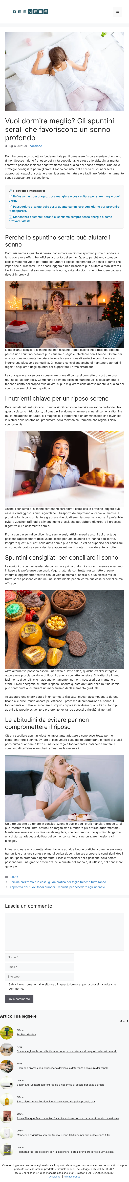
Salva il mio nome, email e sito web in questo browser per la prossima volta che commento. (62, 986)
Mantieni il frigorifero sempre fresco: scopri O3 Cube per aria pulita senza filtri (63, 1135)
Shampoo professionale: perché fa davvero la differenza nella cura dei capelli (62, 1068)
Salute (14, 876)
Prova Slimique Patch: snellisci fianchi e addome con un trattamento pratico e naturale (68, 1118)
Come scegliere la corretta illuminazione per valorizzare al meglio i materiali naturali (67, 1051)
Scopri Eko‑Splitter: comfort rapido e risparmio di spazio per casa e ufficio (60, 1084)
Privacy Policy (72, 1176)
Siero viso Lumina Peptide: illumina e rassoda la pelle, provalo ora (56, 1101)
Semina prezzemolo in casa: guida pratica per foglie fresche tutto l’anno (58, 882)
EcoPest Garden (26, 1034)
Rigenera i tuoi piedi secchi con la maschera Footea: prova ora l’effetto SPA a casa (65, 1151)
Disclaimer (55, 1176)
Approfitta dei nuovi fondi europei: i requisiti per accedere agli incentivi (57, 887)
